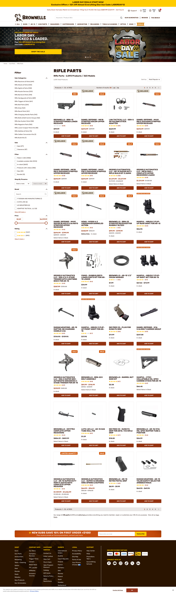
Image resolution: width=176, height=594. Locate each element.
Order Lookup (48, 556)
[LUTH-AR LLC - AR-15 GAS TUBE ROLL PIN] (93, 414)
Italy (59, 570)
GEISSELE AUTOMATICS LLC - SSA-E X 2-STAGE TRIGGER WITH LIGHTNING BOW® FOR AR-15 (65, 278)
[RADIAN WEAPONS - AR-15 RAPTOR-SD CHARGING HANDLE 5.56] (66, 312)
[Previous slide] (6, 44)
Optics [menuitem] (123, 24)
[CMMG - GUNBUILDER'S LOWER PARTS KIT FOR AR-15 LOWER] (93, 260)
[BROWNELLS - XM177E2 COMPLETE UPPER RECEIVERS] (66, 414)
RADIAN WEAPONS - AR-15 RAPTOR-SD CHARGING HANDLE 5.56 (65, 329)
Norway (60, 573)
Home (5, 63)
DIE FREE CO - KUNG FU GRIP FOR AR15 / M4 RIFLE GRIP (121, 431)
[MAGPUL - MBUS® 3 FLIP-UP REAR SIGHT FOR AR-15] (149, 206)
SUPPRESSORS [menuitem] (68, 24)
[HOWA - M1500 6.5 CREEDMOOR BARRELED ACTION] (93, 206)
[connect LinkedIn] (138, 563)
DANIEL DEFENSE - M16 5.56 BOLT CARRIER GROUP (149, 328)
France (60, 565)
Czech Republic (63, 559)
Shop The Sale (38, 52)
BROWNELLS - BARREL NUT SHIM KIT (121, 378)
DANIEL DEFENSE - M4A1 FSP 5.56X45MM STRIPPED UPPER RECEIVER (93, 171)
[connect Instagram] (120, 563)
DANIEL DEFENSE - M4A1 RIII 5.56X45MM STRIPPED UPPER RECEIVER (149, 121)
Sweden (61, 582)
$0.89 (19, 219)
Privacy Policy (77, 551)
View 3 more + (19, 239)
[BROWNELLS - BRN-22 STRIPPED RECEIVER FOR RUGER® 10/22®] (121, 206)
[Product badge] (88, 91)
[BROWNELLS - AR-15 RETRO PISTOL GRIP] (121, 464)
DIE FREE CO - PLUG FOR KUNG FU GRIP (120, 328)
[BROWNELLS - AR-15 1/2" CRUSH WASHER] (121, 260)
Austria (60, 556)
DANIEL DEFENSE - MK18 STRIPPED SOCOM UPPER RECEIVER (92, 121)
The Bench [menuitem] (155, 18)
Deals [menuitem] (140, 24)
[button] (152, 10)
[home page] (30, 18)
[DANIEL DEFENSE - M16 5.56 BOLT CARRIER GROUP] (149, 312)
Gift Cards (46, 573)
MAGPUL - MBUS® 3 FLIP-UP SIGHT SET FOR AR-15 (148, 276)
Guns (16, 551)
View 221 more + (20, 212)
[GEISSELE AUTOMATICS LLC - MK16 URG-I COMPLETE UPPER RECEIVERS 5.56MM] (149, 154)
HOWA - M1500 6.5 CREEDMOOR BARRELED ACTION (92, 223)
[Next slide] (169, 44)
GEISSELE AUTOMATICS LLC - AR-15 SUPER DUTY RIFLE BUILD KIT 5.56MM (120, 171)
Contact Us (47, 553)
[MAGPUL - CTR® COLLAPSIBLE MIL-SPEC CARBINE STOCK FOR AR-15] (149, 362)
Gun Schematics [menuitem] (132, 18)
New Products (19, 580)
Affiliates (32, 570)
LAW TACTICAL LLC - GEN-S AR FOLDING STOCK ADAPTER (121, 121)
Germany (61, 567)
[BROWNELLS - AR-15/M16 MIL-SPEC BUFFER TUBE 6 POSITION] (149, 414)
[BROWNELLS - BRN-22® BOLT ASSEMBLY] (93, 362)
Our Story (32, 551)
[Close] (173, 590)
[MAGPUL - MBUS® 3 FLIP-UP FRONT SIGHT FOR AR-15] (93, 312)
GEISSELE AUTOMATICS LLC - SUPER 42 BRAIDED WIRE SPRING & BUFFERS (92, 481)
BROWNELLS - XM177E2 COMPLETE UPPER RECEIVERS (64, 431)
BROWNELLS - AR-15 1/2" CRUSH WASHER (120, 276)
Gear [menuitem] (131, 24)
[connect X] (132, 563)
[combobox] (23, 183)
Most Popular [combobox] (153, 79)
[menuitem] (18, 24)
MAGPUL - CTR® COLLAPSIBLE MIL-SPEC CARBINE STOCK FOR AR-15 (149, 379)
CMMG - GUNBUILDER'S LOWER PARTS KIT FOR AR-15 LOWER (93, 277)
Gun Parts (12, 63)
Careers (31, 562)
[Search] (121, 18)
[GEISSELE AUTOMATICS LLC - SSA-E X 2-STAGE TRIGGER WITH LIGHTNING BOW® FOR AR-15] (66, 260)
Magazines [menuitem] (54, 24)
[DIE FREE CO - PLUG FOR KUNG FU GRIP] (121, 312)
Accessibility (76, 554)
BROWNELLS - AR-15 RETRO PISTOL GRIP (118, 480)
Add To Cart (66, 136)
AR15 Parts (82, 515)
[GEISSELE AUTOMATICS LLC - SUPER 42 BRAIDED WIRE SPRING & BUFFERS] (93, 464)
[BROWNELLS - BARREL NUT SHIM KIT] (121, 362)
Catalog (46, 570)
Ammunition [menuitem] (82, 24)
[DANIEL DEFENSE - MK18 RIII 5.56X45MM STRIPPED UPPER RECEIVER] (66, 154)
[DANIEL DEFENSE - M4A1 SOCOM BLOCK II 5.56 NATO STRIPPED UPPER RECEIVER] (66, 206)
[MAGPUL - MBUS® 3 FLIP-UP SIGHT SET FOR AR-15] (149, 260)
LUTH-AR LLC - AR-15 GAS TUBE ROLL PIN (93, 430)
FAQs (88, 554)
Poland (60, 576)
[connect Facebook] (109, 563)
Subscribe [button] (141, 534)
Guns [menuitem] (25, 24)
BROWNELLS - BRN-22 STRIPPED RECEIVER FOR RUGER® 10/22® (120, 223)
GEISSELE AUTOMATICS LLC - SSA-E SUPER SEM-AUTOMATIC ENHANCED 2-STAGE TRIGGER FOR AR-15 (66, 380)
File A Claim (47, 562)
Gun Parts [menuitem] (42, 24)
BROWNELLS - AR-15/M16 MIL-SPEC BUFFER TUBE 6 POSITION (148, 431)
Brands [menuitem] (145, 18)
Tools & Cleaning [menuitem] (109, 24)
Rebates (17, 577)
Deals (17, 574)
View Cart (46, 559)
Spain (60, 579)
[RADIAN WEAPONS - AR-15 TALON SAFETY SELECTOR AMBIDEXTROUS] (149, 464)
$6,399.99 (43, 219)
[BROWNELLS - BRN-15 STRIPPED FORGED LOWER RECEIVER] (66, 104)
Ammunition (19, 556)
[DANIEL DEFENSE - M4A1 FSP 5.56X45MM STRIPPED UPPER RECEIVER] (93, 154)
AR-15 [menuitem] (33, 24)
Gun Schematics (20, 583)
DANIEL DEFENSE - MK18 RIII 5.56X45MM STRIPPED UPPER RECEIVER (66, 171)
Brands (17, 571)
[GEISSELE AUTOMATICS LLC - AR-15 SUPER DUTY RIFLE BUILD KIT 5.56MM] (121, 154)
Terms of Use (76, 559)
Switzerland (62, 585)
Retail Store (33, 565)
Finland (60, 562)
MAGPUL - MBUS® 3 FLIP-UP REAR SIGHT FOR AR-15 (148, 222)
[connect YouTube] (115, 563)
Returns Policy (48, 576)
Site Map (75, 556)
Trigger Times (33, 559)
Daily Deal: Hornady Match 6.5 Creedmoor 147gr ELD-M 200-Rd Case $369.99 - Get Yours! (85, 10)
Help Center (91, 551)
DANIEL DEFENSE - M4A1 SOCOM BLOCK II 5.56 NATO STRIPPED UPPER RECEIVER (66, 224)
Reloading (18, 559)
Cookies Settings (118, 590)
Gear (16, 568)
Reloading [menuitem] (94, 24)
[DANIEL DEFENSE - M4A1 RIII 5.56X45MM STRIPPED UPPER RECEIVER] (149, 104)
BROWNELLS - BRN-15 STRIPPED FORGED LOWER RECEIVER (65, 121)
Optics (17, 565)
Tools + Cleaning (20, 562)
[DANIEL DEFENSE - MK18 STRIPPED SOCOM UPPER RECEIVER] (93, 104)
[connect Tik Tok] (126, 563)
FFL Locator (33, 567)
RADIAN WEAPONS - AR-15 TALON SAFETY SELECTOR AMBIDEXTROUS (148, 481)
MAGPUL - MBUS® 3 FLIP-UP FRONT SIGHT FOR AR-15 (93, 329)
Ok (132, 590)
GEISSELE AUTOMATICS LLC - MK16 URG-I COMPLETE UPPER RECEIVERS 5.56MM (147, 172)
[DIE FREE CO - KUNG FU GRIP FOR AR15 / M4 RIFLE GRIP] (121, 414)
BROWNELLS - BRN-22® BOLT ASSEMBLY (92, 378)
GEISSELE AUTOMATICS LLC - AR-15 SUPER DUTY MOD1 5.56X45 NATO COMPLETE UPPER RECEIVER (65, 482)
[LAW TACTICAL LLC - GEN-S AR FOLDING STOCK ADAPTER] (121, 104)
